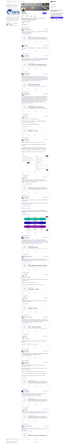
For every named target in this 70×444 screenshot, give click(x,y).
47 (26, 16)
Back (23, 1)
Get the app (13, 441)
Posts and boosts (24, 24)
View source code (11, 442)
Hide (47, 216)
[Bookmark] (41, 42)
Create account (56, 17)
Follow (44, 13)
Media (26, 21)
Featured (28, 21)
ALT (47, 169)
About (10, 441)
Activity (23, 21)
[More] (47, 42)
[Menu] (47, 13)
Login (57, 19)
